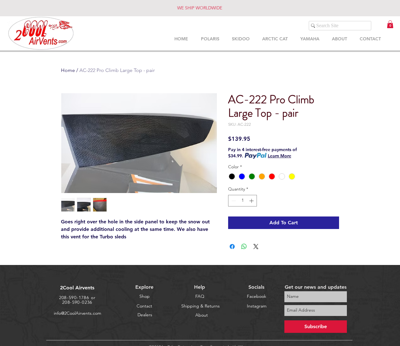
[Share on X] (256, 246)
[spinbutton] (242, 200)
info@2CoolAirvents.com (77, 313)
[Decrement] (233, 200)
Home (68, 70)
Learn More (279, 156)
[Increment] (252, 200)
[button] (390, 24)
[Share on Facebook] (232, 246)
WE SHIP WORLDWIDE (199, 8)
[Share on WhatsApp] (244, 246)
